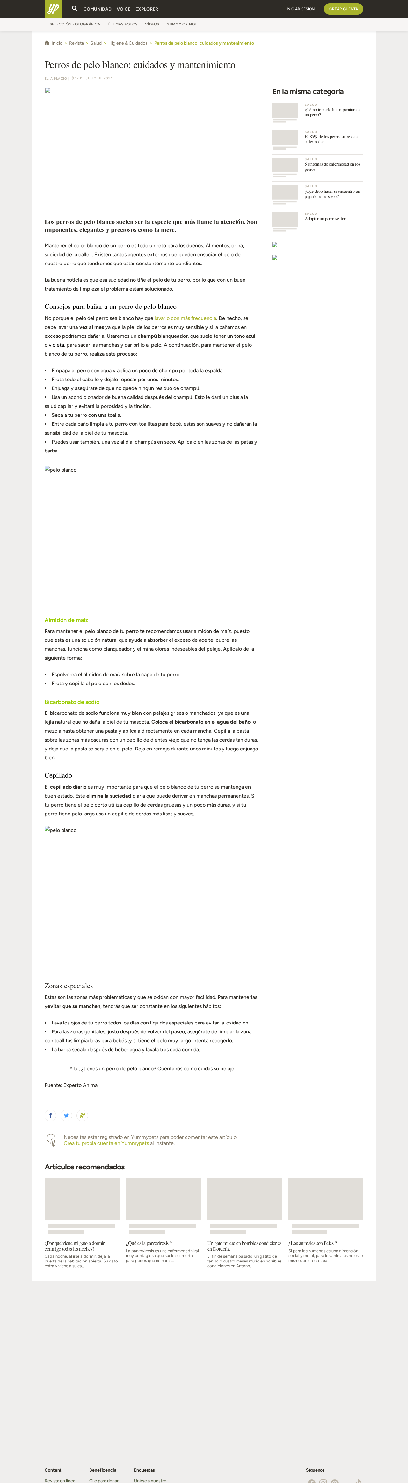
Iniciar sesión (301, 9)
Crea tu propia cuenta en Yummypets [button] (106, 1143)
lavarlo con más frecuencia (185, 318)
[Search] (74, 9)
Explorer (146, 9)
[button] (50, 1115)
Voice (123, 9)
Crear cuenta (343, 9)
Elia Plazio (56, 78)
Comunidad (98, 9)
